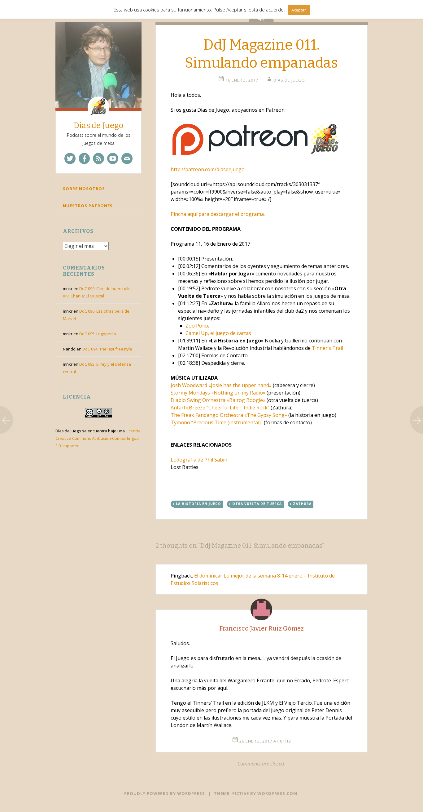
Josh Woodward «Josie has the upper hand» (221, 385)
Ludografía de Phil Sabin (199, 459)
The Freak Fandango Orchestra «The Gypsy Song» (229, 415)
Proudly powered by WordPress (164, 793)
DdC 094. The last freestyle (107, 349)
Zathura (302, 504)
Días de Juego (98, 125)
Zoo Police (197, 325)
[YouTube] (112, 158)
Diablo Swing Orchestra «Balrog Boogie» (218, 400)
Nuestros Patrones (88, 205)
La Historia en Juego (198, 504)
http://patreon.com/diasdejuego (208, 169)
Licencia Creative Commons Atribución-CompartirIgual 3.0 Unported (98, 438)
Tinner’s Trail (327, 348)
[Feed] (98, 158)
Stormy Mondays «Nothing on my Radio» (218, 392)
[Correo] (127, 158)
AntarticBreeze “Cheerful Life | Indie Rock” (220, 407)
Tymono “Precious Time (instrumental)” (217, 422)
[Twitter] (70, 158)
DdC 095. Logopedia (97, 334)
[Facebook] (84, 158)
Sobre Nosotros (84, 188)
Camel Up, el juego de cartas (218, 333)
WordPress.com (277, 793)
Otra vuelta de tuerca (257, 504)
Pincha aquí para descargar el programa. (218, 214)
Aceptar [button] (298, 10)
